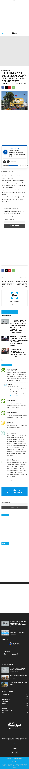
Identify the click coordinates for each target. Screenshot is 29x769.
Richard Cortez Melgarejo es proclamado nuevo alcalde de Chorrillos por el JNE (18, 352)
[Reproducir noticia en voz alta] (5, 152)
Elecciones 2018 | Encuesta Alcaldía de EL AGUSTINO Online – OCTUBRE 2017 (22, 283)
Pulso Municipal (6, 83)
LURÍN (8, 70)
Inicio (2, 68)
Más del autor (6, 315)
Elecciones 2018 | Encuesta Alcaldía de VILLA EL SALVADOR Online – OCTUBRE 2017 (7, 283)
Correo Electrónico (9, 219)
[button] (2, 34)
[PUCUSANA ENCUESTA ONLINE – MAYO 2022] (5, 677)
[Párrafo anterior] (4, 161)
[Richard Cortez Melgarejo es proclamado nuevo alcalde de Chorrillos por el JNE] (5, 351)
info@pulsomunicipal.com (15, 396)
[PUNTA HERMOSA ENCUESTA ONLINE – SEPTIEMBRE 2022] (5, 670)
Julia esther (10, 459)
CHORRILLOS (4, 323)
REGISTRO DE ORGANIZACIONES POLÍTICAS (14, 760)
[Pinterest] (9, 87)
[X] (6, 87)
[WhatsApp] (13, 87)
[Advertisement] (14, 16)
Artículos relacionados (9, 312)
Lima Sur (7, 68)
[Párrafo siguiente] (8, 161)
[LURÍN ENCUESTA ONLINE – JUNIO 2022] (4, 684)
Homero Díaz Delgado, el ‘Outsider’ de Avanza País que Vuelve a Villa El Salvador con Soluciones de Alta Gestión (19, 341)
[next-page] (5, 360)
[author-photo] (14, 299)
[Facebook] (2, 87)
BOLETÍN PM (14, 761)
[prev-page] (2, 360)
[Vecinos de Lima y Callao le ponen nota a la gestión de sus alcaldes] (5, 632)
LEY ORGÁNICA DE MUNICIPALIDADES (14, 758)
